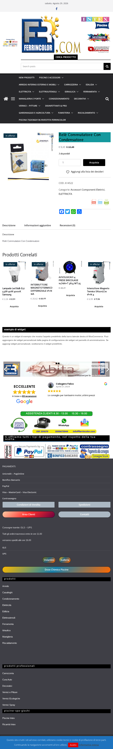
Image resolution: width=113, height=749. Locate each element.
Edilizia (5, 611)
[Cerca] (107, 66)
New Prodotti (26, 77)
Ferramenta (8, 624)
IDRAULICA (70, 91)
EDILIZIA (90, 84)
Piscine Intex (8, 718)
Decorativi (7, 686)
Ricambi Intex (9, 724)
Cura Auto (7, 679)
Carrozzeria (8, 673)
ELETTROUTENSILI (48, 91)
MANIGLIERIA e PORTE (30, 98)
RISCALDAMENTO (86, 112)
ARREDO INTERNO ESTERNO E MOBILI (37, 84)
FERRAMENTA (90, 91)
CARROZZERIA (71, 84)
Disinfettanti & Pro (56, 105)
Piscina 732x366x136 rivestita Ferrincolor (42, 119)
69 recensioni (29, 396)
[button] (62, 78)
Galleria (65, 560)
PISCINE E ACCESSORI (49, 77)
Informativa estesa (89, 744)
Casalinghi (7, 592)
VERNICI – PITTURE (28, 105)
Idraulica (6, 630)
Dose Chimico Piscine (56, 569)
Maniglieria (7, 636)
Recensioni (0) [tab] (67, 225)
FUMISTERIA (64, 112)
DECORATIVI (80, 98)
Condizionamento (10, 599)
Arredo (5, 586)
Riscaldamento (9, 643)
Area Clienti (28, 514)
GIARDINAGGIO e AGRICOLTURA (34, 112)
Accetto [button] (73, 745)
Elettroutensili (8, 617)
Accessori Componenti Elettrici (88, 189)
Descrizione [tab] (8, 225)
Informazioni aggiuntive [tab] (37, 225)
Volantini (49, 560)
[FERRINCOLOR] (5, 98)
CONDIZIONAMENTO (59, 98)
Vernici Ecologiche (11, 698)
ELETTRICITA (25, 91)
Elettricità (6, 605)
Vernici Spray (8, 705)
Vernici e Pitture (9, 692)
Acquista (94, 162)
